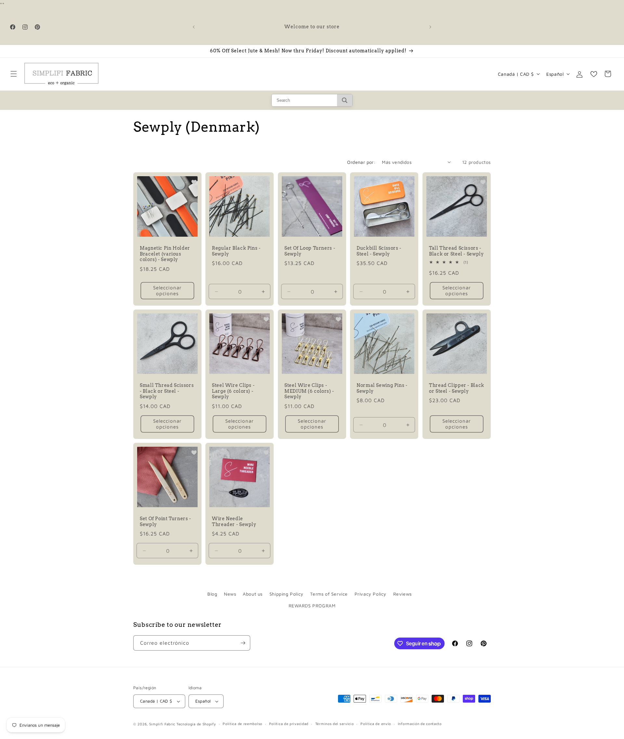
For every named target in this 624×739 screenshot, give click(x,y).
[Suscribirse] (243, 643)
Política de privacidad (288, 723)
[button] (13, 74)
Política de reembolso (242, 723)
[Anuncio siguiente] (430, 27)
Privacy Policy (370, 594)
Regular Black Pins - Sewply (236, 251)
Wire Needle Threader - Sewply (234, 521)
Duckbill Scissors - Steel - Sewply (379, 251)
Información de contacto (420, 723)
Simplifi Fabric (162, 724)
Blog (212, 594)
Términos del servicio (334, 723)
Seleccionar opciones (167, 290)
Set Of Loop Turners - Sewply (309, 251)
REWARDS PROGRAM (312, 605)
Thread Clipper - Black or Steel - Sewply (456, 388)
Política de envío (375, 723)
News (230, 594)
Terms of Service (329, 594)
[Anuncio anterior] (194, 27)
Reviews (402, 594)
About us (253, 594)
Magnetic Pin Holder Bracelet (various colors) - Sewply (165, 253)
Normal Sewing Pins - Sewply (382, 388)
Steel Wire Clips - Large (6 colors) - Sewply (233, 391)
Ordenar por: (361, 162)
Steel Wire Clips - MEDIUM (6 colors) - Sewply (309, 391)
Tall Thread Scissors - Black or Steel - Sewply (456, 251)
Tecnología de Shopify (196, 724)
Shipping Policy (286, 594)
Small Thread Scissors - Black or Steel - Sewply (167, 391)
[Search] (344, 100)
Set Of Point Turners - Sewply (165, 521)
